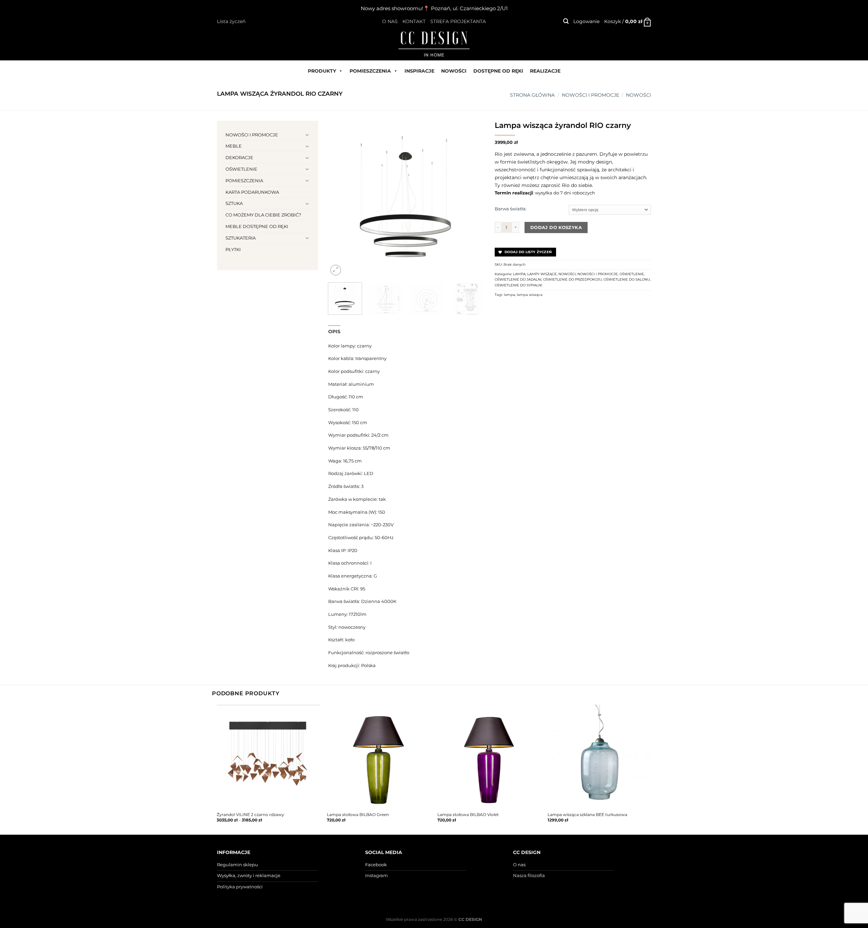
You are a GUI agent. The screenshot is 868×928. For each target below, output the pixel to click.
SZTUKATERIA (240, 238)
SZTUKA (234, 203)
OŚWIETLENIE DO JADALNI (518, 279)
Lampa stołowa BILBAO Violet (468, 814)
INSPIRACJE (419, 71)
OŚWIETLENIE (241, 169)
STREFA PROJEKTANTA (458, 21)
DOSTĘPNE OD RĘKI (498, 71)
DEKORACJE (239, 157)
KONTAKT (414, 21)
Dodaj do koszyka (556, 227)
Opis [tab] (334, 331)
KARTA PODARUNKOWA (252, 192)
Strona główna (532, 95)
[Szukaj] (566, 21)
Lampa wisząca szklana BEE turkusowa (587, 814)
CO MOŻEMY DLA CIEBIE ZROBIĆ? (263, 214)
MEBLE (233, 146)
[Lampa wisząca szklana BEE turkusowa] (599, 757)
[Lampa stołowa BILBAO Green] (379, 757)
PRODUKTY (322, 71)
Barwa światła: (511, 208)
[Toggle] (307, 134)
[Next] (473, 198)
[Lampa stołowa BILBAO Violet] (489, 757)
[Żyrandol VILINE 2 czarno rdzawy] (268, 757)
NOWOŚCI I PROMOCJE (590, 95)
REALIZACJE (545, 71)
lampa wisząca (529, 294)
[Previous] (340, 198)
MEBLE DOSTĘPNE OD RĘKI (256, 226)
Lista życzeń (231, 21)
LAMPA (519, 274)
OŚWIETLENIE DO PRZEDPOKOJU (572, 279)
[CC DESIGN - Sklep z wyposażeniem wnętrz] (434, 43)
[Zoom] (335, 270)
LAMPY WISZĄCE (542, 274)
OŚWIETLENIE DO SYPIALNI (518, 285)
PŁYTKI (233, 249)
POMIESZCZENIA (370, 71)
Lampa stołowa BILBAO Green (358, 814)
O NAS (390, 21)
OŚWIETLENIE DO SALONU (627, 279)
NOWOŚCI (454, 71)
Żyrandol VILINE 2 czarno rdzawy (250, 814)
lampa (509, 294)
